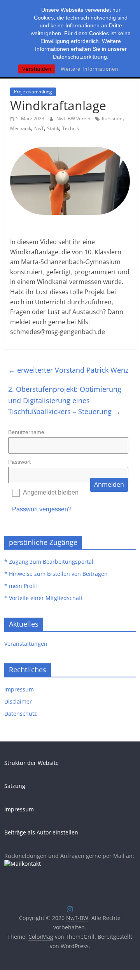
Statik (53, 128)
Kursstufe (112, 118)
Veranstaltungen (25, 643)
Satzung (14, 786)
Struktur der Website (31, 762)
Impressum (19, 689)
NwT (39, 128)
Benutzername (26, 432)
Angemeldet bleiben (51, 492)
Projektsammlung (33, 91)
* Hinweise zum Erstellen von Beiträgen (56, 573)
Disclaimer (18, 701)
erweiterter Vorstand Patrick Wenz (68, 370)
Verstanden (36, 69)
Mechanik (20, 128)
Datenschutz (20, 713)
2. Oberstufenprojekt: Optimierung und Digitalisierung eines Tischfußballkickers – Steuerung (64, 400)
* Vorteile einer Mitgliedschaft (43, 598)
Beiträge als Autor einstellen (41, 832)
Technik (70, 128)
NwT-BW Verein (73, 118)
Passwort (19, 462)
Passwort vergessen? (42, 509)
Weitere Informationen (89, 69)
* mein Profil (20, 586)
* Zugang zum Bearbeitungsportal (48, 561)
